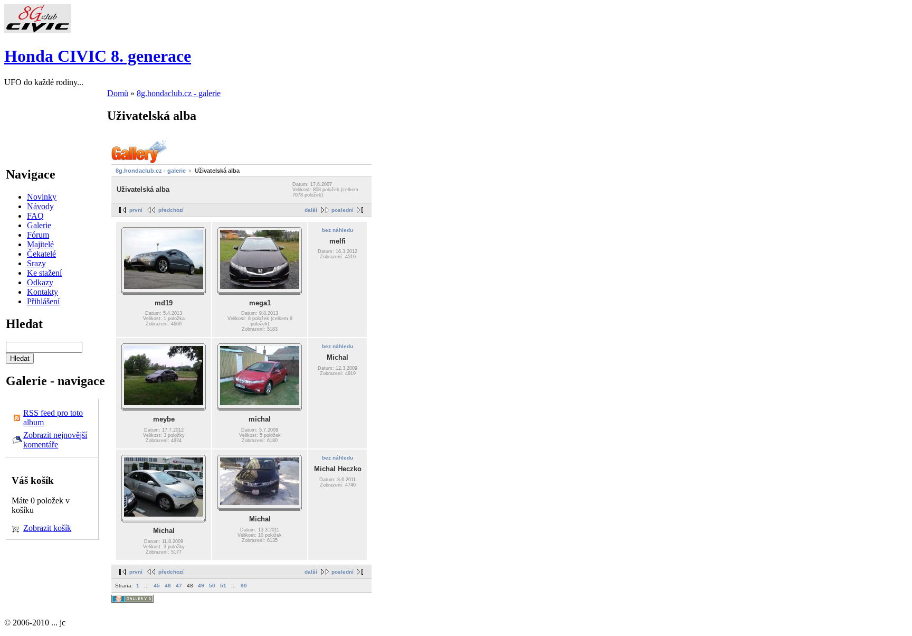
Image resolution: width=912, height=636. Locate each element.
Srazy (36, 263)
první (135, 210)
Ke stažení (44, 272)
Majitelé (40, 244)
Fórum (38, 234)
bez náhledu (337, 230)
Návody (40, 206)
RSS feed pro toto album (53, 417)
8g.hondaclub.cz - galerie (179, 93)
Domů (117, 93)
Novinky (41, 196)
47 (179, 585)
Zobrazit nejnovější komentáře (55, 440)
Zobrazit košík (47, 527)
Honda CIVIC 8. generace (97, 56)
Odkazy (40, 282)
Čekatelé (41, 253)
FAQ (35, 215)
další (311, 210)
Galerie (39, 225)
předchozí (171, 210)
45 (157, 585)
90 (244, 585)
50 (212, 585)
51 (223, 585)
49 (201, 585)
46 (168, 585)
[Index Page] (37, 30)
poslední (342, 210)
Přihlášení (43, 301)
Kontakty (42, 291)
